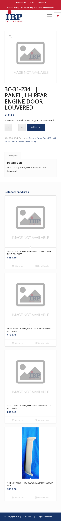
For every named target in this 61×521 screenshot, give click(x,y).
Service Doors (24, 141)
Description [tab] (13, 155)
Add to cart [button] (19, 266)
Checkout (42, 2)
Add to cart (36, 127)
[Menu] (47, 16)
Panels (14, 141)
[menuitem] (21, 2)
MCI (50, 138)
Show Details (43, 266)
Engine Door (42, 138)
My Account (21, 2)
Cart (32, 2)
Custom (32, 138)
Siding (33, 141)
